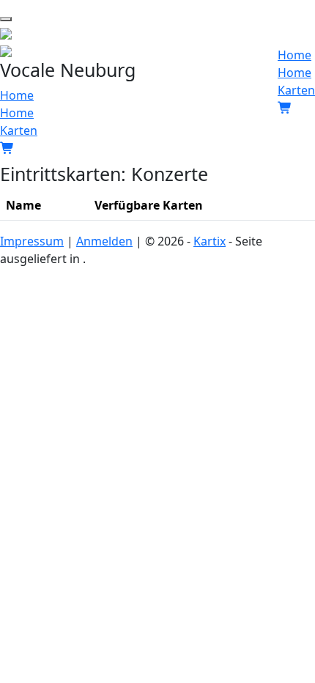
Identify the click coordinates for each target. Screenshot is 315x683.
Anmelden (104, 241)
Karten (18, 130)
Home (17, 95)
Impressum (32, 241)
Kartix (209, 241)
